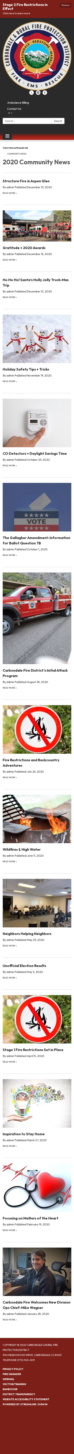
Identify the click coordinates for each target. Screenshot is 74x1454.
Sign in (42, 1404)
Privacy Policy (13, 1369)
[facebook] (45, 94)
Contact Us (14, 109)
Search (58, 121)
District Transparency (19, 1394)
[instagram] (38, 94)
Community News (16, 153)
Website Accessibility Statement (26, 1399)
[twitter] (31, 94)
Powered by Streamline (19, 1404)
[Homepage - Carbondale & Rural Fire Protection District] (37, 56)
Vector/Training (14, 1384)
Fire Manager (12, 1374)
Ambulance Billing (18, 102)
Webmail (8, 1379)
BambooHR (10, 1389)
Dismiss (66, 5)
